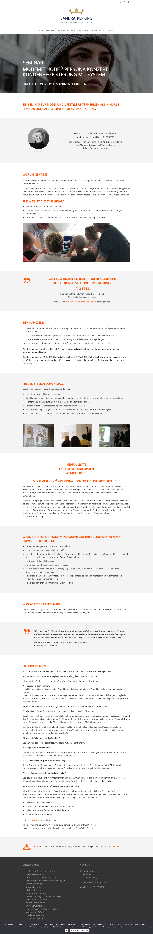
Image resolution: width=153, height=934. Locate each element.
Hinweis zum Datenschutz (80, 930)
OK (67, 930)
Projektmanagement (34, 915)
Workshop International (36, 902)
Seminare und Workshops (37, 899)
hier (33, 820)
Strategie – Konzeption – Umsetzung (41, 877)
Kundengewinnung (33, 883)
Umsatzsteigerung (33, 887)
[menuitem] (41, 31)
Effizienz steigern (33, 890)
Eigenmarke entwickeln (35, 874)
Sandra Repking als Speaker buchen (41, 909)
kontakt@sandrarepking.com (93, 882)
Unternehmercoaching (35, 893)
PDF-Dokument (113, 846)
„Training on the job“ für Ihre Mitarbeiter (43, 896)
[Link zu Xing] (125, 2)
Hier (36, 846)
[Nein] (150, 928)
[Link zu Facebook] (128, 2)
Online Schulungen (33, 906)
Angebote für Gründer (35, 912)
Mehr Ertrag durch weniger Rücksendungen (45, 880)
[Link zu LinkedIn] (121, 2)
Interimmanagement (34, 918)
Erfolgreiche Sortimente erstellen (40, 871)
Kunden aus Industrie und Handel (81, 301)
